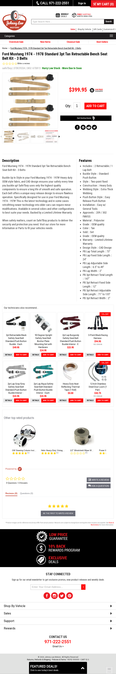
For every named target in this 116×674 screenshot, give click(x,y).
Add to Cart (95, 106)
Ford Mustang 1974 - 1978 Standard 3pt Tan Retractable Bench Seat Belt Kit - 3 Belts (45, 48)
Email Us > (58, 646)
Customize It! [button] (109, 29)
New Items (45, 42)
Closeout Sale (73, 42)
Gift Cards (97, 29)
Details (8, 355)
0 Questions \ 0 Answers (17, 483)
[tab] (11, 494)
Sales (73, 29)
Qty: (68, 106)
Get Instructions (85, 118)
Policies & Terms (59, 660)
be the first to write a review (58, 513)
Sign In (82, 3)
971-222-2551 (58, 641)
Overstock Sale (16, 42)
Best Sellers (102, 42)
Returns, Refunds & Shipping (39, 660)
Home (4, 48)
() (105, 4)
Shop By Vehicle (84, 29)
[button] (99, 485)
